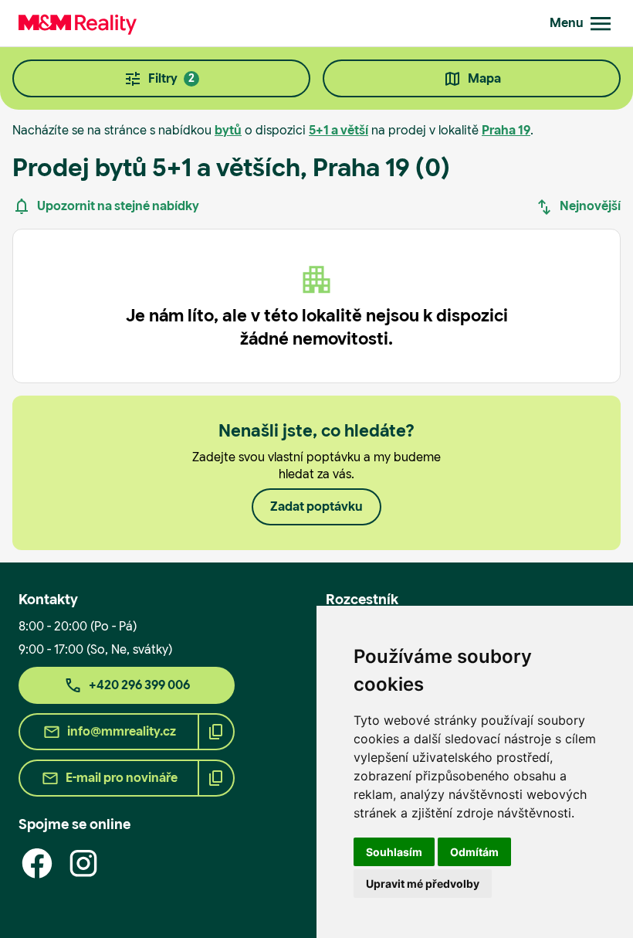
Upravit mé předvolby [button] (422, 883)
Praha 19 (506, 130)
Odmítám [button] (474, 851)
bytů (228, 130)
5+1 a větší (338, 130)
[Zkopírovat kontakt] (216, 731)
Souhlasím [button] (394, 851)
